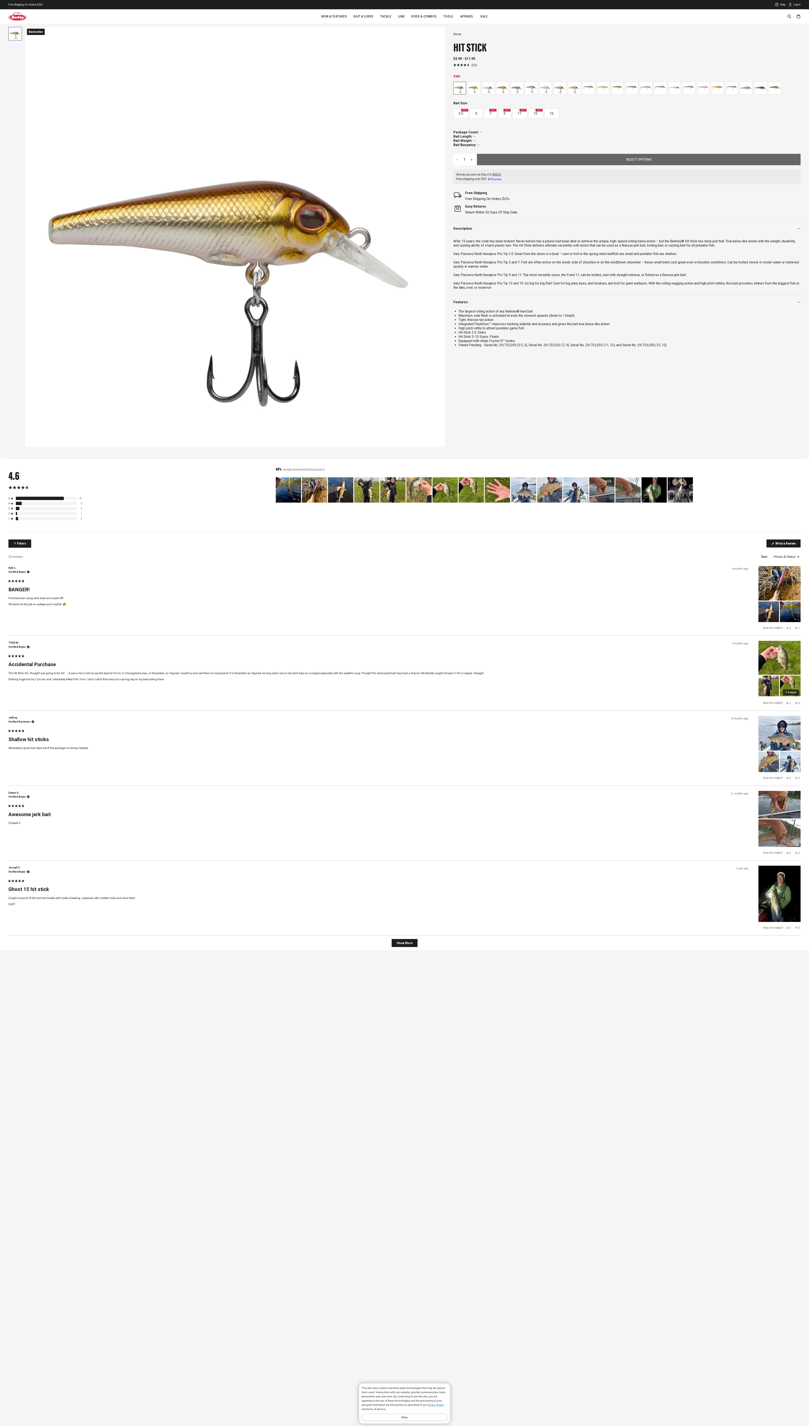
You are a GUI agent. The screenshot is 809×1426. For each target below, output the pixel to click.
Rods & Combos (424, 16)
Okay (404, 1417)
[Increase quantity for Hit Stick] (471, 159)
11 (521, 112)
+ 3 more (790, 692)
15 (551, 113)
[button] (465, 65)
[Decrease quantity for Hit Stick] (457, 159)
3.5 (463, 112)
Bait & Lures (364, 16)
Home (457, 34)
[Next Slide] (690, 490)
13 (537, 112)
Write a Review (788, 544)
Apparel (466, 16)
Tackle (385, 16)
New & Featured (334, 16)
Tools (448, 16)
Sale (484, 16)
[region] (485, 490)
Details (54, 4)
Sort (764, 556)
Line (401, 16)
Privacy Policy (435, 1404)
